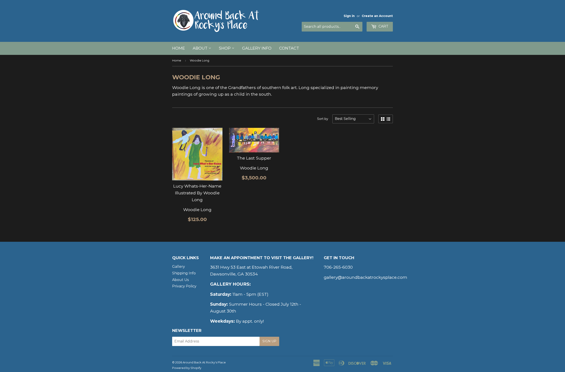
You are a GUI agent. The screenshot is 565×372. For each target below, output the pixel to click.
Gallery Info (256, 48)
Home (178, 48)
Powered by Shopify (186, 368)
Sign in (349, 16)
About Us (180, 280)
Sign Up (269, 341)
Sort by (322, 119)
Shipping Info (184, 273)
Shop (225, 48)
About (201, 48)
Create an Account (377, 16)
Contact (289, 48)
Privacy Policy (184, 286)
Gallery (178, 266)
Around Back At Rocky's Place (204, 362)
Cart (383, 26)
